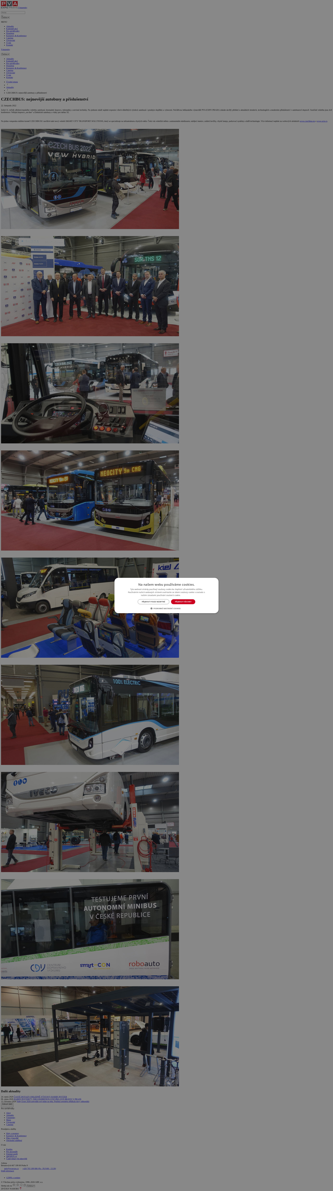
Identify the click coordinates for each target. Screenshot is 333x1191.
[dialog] (166, 595)
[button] (166, 608)
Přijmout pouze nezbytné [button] (153, 602)
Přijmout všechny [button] (183, 602)
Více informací (186, 595)
